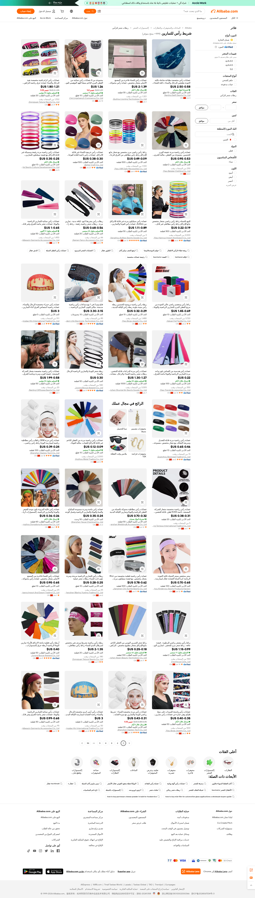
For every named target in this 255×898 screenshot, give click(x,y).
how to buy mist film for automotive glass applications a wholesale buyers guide (198, 797)
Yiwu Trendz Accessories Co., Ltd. (175, 390)
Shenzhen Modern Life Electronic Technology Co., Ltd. (84, 321)
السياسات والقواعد (181, 845)
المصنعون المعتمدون (137, 817)
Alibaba (188, 28)
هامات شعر (153, 790)
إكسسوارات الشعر (141, 28)
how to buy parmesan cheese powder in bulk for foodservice (132, 797)
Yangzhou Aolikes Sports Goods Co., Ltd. (128, 238)
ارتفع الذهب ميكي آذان (127, 251)
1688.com (97, 884)
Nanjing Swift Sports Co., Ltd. (177, 95)
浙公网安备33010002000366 (175, 893)
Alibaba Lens (221, 871)
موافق (201, 107)
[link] (251, 870)
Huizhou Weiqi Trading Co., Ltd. (89, 459)
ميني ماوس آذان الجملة (90, 784)
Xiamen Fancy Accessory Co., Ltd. (87, 240)
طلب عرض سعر (139, 823)
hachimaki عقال (53, 784)
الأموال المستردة (96, 834)
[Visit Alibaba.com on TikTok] (28, 851)
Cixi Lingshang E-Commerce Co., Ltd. (86, 98)
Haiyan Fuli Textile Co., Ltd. (178, 321)
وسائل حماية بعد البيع (180, 834)
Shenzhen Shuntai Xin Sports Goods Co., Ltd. (127, 390)
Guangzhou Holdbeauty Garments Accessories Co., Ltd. (40, 240)
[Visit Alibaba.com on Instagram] (40, 851)
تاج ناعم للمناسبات (90, 790)
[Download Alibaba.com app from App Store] (54, 871)
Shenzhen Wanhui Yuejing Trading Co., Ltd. (84, 592)
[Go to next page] (82, 743)
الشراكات (56, 840)
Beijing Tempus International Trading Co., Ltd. (171, 526)
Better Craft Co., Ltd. (93, 165)
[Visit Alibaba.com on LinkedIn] (52, 851)
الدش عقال (33, 251)
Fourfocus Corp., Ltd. (180, 661)
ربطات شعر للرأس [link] (120, 28)
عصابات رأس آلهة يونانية (176, 784)
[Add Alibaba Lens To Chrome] (191, 871)
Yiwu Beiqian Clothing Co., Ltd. (176, 171)
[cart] (62, 11)
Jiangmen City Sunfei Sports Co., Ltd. (130, 589)
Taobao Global (139, 884)
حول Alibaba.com (224, 811)
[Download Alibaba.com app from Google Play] (33, 871)
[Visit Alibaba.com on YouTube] (34, 851)
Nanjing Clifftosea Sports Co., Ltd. (44, 390)
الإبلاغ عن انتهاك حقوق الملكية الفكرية (87, 840)
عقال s (70, 784)
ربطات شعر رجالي (173, 790)
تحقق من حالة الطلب (51, 828)
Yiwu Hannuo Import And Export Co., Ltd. (171, 238)
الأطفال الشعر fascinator (222, 790)
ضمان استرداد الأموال (180, 823)
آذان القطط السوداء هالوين (222, 784)
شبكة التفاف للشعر (196, 790)
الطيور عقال (105, 251)
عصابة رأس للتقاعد (152, 784)
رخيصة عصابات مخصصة (136, 257)
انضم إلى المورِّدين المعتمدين (47, 834)
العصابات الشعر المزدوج (84, 251)
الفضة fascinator (159, 257)
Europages (170, 884)
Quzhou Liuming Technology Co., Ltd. (130, 99)
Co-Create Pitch (224, 823)
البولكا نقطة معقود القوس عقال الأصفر (121, 784)
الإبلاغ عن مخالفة (96, 845)
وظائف (229, 834)
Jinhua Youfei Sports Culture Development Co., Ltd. (40, 167)
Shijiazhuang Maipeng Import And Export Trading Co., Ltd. (40, 592)
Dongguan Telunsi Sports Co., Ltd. (43, 102)
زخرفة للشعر (198, 784)
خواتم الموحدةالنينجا (151, 251)
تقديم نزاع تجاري (96, 828)
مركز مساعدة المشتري (93, 817)
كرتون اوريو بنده (135, 790)
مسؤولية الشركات (224, 828)
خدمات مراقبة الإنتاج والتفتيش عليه (174, 840)
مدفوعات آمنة (183, 817)
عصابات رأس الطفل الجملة (56, 251)
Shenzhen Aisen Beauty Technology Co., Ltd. (127, 658)
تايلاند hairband (181, 257)
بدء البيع (56, 823)
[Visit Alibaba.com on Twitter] (46, 851)
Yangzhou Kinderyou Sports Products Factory (171, 589)
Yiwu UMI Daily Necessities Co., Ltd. (130, 168)
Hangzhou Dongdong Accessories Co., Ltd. (40, 524)
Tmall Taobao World (113, 884)
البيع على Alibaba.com (50, 817)
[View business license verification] (154, 893)
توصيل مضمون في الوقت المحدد (175, 828)
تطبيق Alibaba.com (75, 871)
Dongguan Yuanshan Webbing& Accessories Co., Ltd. (127, 524)
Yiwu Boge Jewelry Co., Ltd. (134, 321)
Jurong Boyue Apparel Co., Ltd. (89, 388)
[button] (99, 11)
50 (88, 743)
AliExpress (85, 884)
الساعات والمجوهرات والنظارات (166, 28)
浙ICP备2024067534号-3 (202, 893)
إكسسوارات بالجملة (113, 790)
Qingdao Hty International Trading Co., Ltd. (40, 321)
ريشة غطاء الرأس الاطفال (177, 251)
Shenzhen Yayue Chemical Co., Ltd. (87, 522)
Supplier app (124, 871)
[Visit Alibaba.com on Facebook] (58, 851)
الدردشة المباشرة (95, 823)
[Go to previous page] (129, 743)
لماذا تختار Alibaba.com (222, 817)
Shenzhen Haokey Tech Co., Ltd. (44, 453)
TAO (150, 884)
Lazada (127, 884)
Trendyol (159, 884)
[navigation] (215, 386)
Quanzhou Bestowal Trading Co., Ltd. (173, 457)
